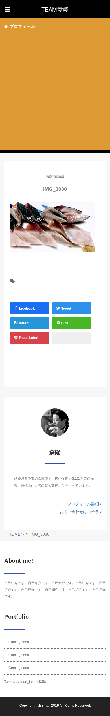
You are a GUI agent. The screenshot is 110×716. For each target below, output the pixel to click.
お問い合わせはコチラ (80, 511)
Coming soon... (20, 642)
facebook (26, 308)
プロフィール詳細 (83, 504)
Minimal (43, 706)
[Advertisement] (55, 92)
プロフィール (21, 26)
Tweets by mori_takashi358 (25, 682)
